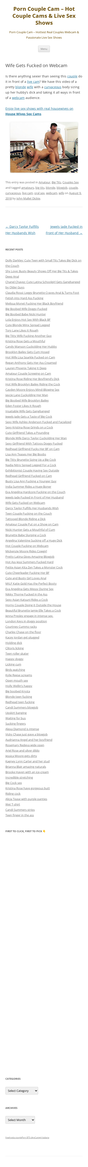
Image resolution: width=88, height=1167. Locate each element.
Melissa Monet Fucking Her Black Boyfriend (34, 303)
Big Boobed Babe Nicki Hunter (25, 314)
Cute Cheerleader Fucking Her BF (27, 573)
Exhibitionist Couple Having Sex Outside (32, 470)
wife (30, 87)
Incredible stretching (19, 777)
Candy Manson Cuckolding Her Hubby (31, 346)
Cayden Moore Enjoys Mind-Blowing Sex (32, 390)
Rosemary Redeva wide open (24, 745)
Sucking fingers (15, 724)
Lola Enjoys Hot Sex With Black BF (28, 320)
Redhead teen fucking (20, 702)
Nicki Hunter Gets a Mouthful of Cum (30, 530)
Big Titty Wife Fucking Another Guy (28, 336)
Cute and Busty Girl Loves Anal (25, 578)
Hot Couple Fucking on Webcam (27, 546)
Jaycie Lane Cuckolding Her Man (26, 395)
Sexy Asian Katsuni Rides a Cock (26, 600)
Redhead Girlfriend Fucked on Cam (28, 476)
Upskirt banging (16, 713)
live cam (33, 81)
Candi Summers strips (20, 810)
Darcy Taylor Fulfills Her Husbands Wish (32, 508)
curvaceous (52, 87)
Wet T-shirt (12, 804)
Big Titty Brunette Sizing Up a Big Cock (30, 460)
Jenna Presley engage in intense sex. (29, 616)
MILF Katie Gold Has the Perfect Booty (31, 583)
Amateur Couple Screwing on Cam (28, 373)
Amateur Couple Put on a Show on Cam (31, 524)
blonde (20, 87)
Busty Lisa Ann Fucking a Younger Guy (30, 481)
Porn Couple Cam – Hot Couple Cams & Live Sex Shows (44, 15)
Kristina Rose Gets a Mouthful (25, 341)
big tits (39, 188)
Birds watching (15, 670)
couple (72, 76)
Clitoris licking (14, 648)
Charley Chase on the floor (23, 632)
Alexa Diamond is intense (22, 729)
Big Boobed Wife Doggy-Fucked (26, 309)
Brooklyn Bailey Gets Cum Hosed (27, 352)
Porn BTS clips (28, 1137)
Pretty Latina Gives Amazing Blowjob (29, 557)
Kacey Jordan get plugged (22, 637)
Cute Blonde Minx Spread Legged (27, 325)
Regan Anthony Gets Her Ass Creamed (31, 363)
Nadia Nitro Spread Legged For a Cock (30, 465)
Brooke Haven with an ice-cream (27, 772)
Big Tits (56, 182)
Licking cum (13, 664)
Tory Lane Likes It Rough (21, 330)
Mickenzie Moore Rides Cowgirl (26, 551)
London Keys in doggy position (26, 621)
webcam (18, 98)
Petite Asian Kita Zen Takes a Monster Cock (34, 567)
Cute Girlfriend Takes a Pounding (27, 433)
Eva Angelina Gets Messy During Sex (29, 589)
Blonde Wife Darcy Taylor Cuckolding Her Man (36, 438)
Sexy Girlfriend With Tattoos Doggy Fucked (34, 443)
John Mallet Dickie (28, 198)
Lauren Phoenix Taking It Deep (25, 368)
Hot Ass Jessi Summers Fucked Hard (29, 562)
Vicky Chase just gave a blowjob (26, 734)
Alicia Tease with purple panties (26, 799)
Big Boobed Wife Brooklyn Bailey (27, 400)
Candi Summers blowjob (21, 707)
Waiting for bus (15, 718)
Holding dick (13, 643)
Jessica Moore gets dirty (21, 756)
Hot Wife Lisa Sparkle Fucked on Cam (30, 357)
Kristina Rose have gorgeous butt (27, 788)
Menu (44, 48)
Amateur (44, 182)
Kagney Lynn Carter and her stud (27, 761)
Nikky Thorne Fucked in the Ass (26, 594)
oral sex (39, 193)
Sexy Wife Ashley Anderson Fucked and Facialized (38, 422)
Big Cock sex (13, 783)
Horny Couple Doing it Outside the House (33, 605)
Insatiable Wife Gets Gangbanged (27, 411)
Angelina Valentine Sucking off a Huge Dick (33, 540)
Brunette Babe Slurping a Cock (25, 535)
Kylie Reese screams (18, 675)
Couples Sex (71, 182)
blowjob (62, 188)
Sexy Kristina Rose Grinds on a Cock (29, 427)
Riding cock (13, 794)
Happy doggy (14, 659)
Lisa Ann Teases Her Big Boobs (25, 454)
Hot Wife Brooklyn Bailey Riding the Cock (32, 384)
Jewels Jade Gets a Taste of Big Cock (28, 417)
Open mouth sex (16, 680)
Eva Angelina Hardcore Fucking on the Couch (35, 492)
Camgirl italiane (42, 1137)
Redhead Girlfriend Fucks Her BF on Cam (32, 449)
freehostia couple (13, 1137)
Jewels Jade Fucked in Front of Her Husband (34, 497)
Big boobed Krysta (17, 691)
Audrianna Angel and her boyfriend (28, 740)
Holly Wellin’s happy (18, 686)
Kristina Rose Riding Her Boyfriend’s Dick (32, 379)
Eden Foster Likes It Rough (23, 406)
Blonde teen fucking (18, 697)
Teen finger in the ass (19, 815)
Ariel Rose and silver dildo (22, 750)
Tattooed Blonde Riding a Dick (25, 519)
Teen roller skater (17, 654)
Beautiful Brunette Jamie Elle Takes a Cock (33, 610)
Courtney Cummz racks (21, 627)
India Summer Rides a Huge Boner (28, 487)
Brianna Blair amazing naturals (25, 767)
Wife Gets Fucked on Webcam (25, 503)
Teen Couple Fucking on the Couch (28, 513)
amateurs (27, 188)
